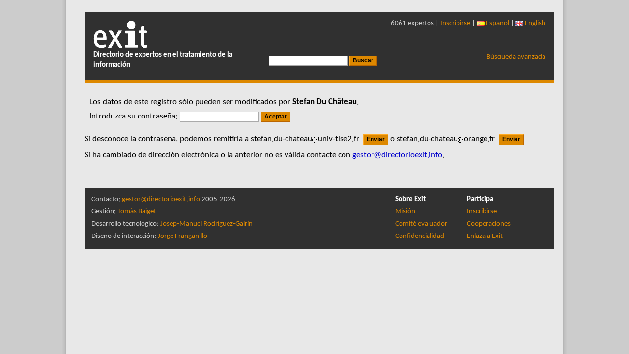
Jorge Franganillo (182, 236)
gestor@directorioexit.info (161, 199)
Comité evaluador (421, 224)
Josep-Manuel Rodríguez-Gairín (206, 224)
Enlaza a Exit (485, 236)
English (534, 23)
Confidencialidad (419, 236)
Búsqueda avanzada (515, 56)
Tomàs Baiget (136, 211)
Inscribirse (455, 23)
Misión (405, 211)
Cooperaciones (489, 224)
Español (497, 23)
